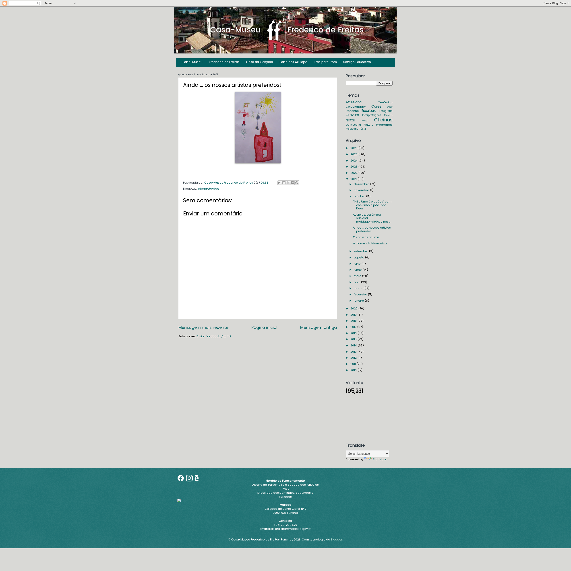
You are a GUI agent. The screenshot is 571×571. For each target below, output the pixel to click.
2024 (354, 160)
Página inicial (264, 327)
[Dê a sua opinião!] (284, 182)
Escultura (369, 110)
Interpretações (208, 188)
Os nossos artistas (366, 237)
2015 (353, 339)
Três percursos (325, 62)
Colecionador (356, 106)
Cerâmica (385, 102)
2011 (353, 364)
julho (357, 264)
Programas (384, 125)
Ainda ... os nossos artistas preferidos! (372, 229)
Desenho (352, 111)
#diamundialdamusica (370, 243)
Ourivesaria (353, 125)
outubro (360, 196)
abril (357, 282)
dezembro (362, 184)
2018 (353, 321)
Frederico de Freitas (224, 62)
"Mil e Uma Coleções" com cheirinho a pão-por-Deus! (372, 205)
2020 (354, 308)
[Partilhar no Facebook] (292, 182)
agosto (359, 257)
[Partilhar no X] (288, 182)
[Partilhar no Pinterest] (296, 182)
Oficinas (383, 120)
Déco (390, 106)
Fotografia (386, 111)
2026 (354, 148)
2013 (353, 352)
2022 (354, 173)
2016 (353, 333)
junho (358, 270)
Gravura (352, 115)
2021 (353, 179)
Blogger (336, 539)
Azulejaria (354, 102)
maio (358, 276)
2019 (353, 315)
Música (388, 115)
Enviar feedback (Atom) (214, 336)
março (359, 288)
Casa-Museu (192, 62)
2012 (353, 358)
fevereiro (361, 294)
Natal (350, 120)
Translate (380, 459)
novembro (362, 190)
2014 (354, 345)
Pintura (369, 125)
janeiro (359, 301)
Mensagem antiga (318, 327)
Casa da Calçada (259, 62)
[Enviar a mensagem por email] (279, 182)
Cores (376, 106)
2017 (353, 327)
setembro (361, 251)
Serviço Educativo (357, 62)
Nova (365, 120)
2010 (353, 370)
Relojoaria (352, 129)
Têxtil (362, 129)
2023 (354, 166)
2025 (354, 154)
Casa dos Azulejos (293, 62)
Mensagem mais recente (203, 327)
